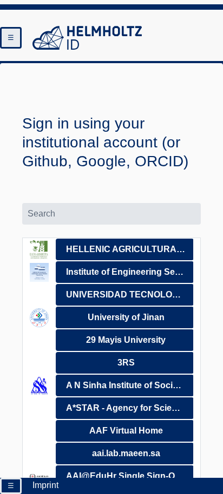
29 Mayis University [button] (126, 339)
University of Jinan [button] (126, 317)
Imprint (45, 485)
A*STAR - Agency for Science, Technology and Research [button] (130, 407)
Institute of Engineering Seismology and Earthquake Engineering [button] (130, 271)
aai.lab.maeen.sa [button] (126, 453)
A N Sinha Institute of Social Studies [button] (130, 385)
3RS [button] (126, 362)
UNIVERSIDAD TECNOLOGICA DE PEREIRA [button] (130, 294)
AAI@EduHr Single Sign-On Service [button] (130, 476)
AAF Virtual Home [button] (126, 430)
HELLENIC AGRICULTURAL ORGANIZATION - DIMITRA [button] (130, 249)
